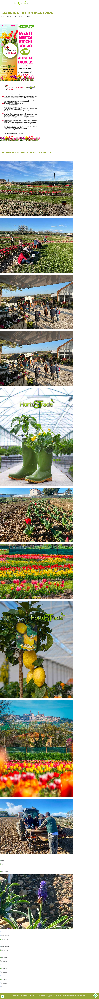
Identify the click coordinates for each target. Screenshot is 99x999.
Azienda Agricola (42, 3)
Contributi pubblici (81, 3)
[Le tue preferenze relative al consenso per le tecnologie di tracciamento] (2, 996)
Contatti (72, 3)
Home (34, 3)
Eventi (58, 3)
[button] (95, 995)
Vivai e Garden (51, 3)
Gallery (65, 3)
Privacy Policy (79, 995)
